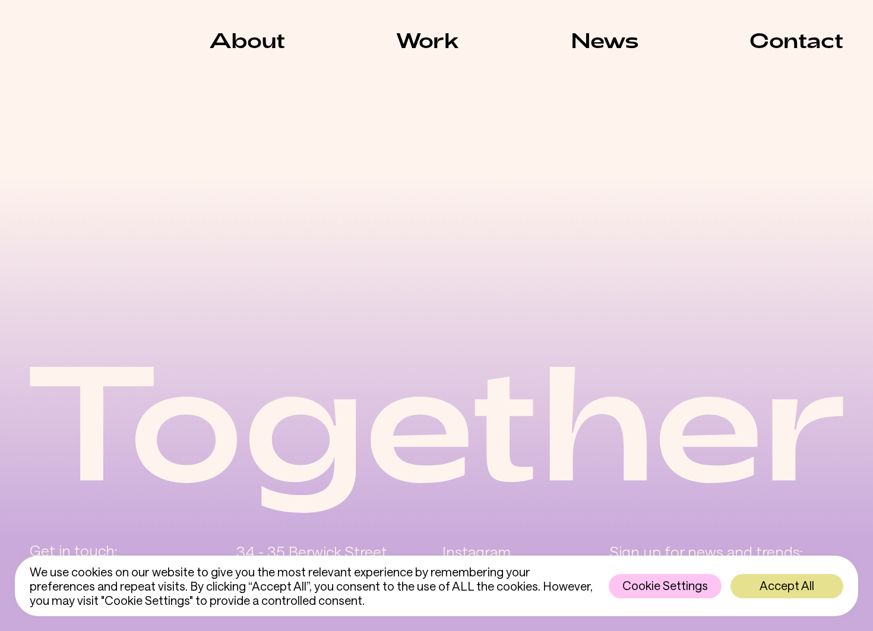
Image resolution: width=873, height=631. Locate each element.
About (247, 39)
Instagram (476, 551)
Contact (796, 39)
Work (428, 39)
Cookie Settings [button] (665, 585)
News (605, 39)
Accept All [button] (787, 585)
